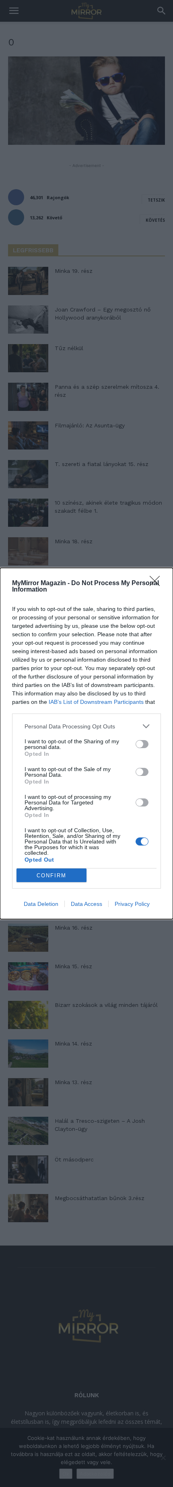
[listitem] (86, 726)
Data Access (86, 904)
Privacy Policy (132, 904)
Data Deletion (41, 904)
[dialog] (86, 743)
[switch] (142, 744)
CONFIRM (51, 875)
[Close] (157, 583)
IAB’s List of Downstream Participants (96, 702)
